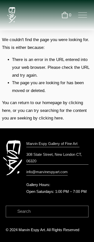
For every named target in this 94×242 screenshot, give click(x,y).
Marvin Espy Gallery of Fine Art (52, 143)
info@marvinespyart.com (47, 172)
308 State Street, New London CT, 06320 (54, 157)
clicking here (51, 118)
